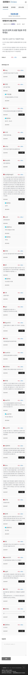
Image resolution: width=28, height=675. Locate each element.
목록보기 (4, 57)
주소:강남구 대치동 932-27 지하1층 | (9, 671)
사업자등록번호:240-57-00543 (19, 673)
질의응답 (13, 7)
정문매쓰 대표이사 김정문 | (7, 670)
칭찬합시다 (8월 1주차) (9, 21)
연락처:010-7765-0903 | (7, 673)
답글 (22, 76)
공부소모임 (21, 7)
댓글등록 (24, 57)
